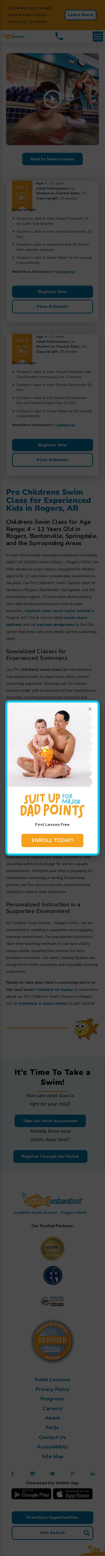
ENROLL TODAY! (52, 840)
